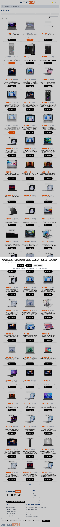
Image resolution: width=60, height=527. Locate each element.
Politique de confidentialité (41, 268)
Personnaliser (38, 265)
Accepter (20, 265)
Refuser (29, 265)
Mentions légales (30, 268)
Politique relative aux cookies (19, 268)
